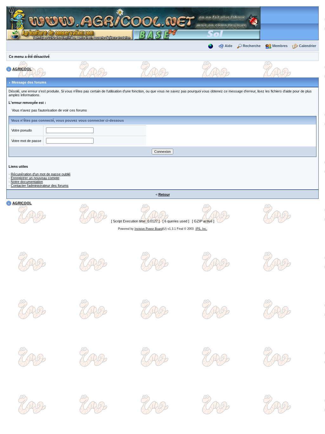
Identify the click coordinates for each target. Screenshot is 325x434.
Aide (228, 46)
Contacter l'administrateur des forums (40, 185)
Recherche (252, 46)
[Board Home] (134, 18)
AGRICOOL (22, 69)
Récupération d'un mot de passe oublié (40, 174)
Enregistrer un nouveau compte (35, 178)
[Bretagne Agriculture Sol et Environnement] (197, 34)
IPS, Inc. (201, 228)
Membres (280, 46)
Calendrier (307, 46)
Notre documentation (27, 182)
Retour (164, 194)
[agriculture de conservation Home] (70, 34)
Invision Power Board (148, 228)
